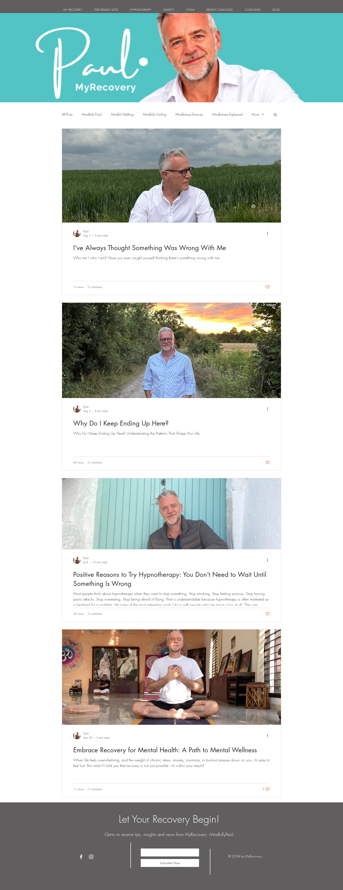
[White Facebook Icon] (81, 857)
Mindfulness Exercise (189, 114)
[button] (275, 115)
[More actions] (269, 233)
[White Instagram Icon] (91, 857)
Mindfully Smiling (154, 114)
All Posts (67, 114)
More (255, 114)
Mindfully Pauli (92, 114)
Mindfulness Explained (227, 114)
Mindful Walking (122, 114)
